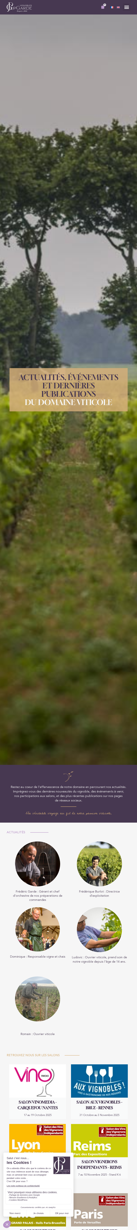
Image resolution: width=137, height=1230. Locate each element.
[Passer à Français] (112, 7)
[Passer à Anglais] (118, 7)
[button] (126, 7)
